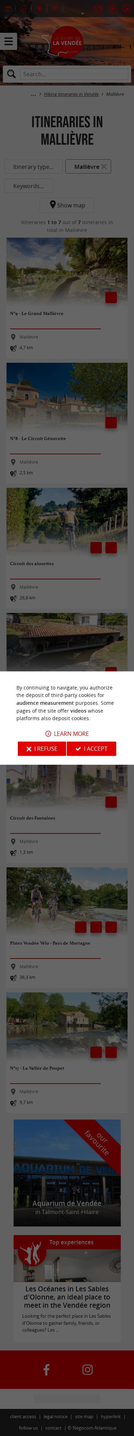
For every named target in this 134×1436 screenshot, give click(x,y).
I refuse (46, 749)
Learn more (71, 734)
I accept (96, 749)
